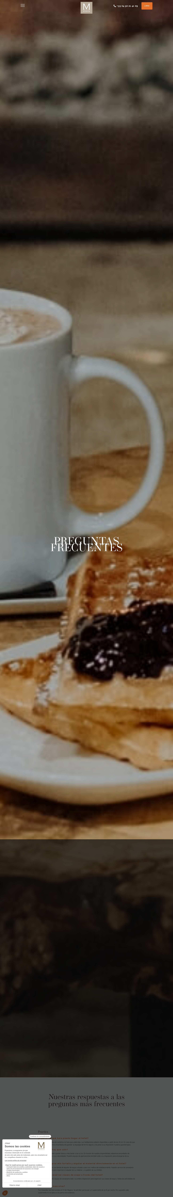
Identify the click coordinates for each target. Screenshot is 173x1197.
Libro (147, 6)
